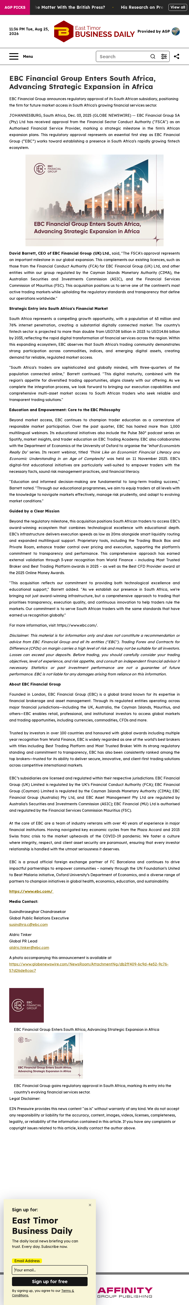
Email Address (27, 1260)
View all (178, 7)
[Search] (152, 56)
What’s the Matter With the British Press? (61, 7)
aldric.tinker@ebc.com (29, 947)
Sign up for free (50, 1281)
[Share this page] (176, 56)
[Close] (90, 1205)
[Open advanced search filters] (163, 56)
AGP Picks (15, 7)
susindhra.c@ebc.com (28, 924)
